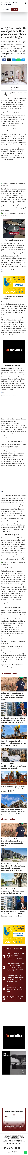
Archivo (15, 1151)
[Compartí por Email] (14, 59)
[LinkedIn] (19, 1148)
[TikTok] (23, 1148)
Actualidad (14, 87)
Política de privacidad (15, 1141)
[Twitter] (12, 1148)
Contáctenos (6, 1141)
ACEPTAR (15, 9)
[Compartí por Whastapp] (18, 59)
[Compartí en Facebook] (4, 59)
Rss (12, 1151)
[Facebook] (5, 1148)
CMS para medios (12, 1153)
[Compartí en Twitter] (9, 59)
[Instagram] (8, 1148)
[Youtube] (16, 1148)
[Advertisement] (14, 171)
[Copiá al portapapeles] (23, 59)
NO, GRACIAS (6, 9)
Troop (19, 1153)
